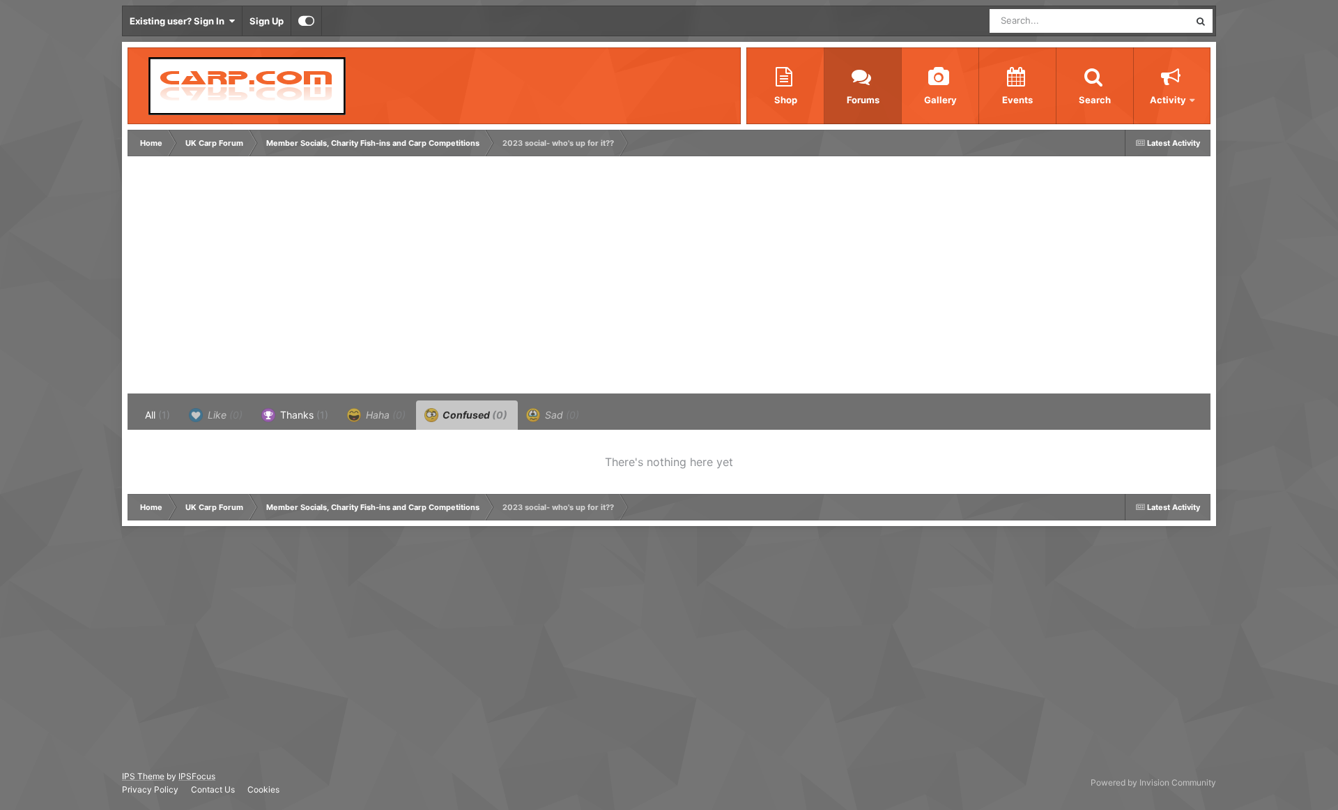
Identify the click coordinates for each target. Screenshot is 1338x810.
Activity (1168, 99)
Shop (785, 99)
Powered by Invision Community (1153, 782)
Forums (863, 99)
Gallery (940, 99)
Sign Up (266, 21)
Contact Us (213, 789)
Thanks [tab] (302, 415)
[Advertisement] (384, 278)
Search (1095, 99)
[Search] (1201, 21)
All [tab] (157, 415)
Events (1017, 99)
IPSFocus (196, 776)
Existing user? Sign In (179, 21)
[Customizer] (306, 21)
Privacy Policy (150, 789)
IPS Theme (143, 776)
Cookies (263, 789)
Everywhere (1146, 20)
